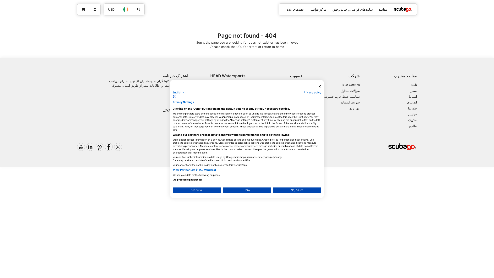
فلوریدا (412, 108)
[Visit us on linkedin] (90, 147)
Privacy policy (312, 92)
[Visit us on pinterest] (99, 147)
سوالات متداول (350, 91)
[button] (179, 92)
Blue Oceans (351, 85)
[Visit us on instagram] (118, 147)
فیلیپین (412, 114)
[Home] (403, 9)
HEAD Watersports (227, 76)
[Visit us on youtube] (81, 147)
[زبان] (126, 9)
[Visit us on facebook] (109, 147)
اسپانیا (413, 96)
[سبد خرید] (83, 9)
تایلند (414, 85)
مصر (414, 91)
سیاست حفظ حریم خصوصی (341, 96)
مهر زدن (354, 108)
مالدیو (413, 126)
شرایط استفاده (350, 102)
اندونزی (412, 102)
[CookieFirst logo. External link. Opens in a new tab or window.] (174, 96)
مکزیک (412, 120)
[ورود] (94, 9)
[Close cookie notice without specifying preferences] (319, 86)
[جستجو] (138, 9)
